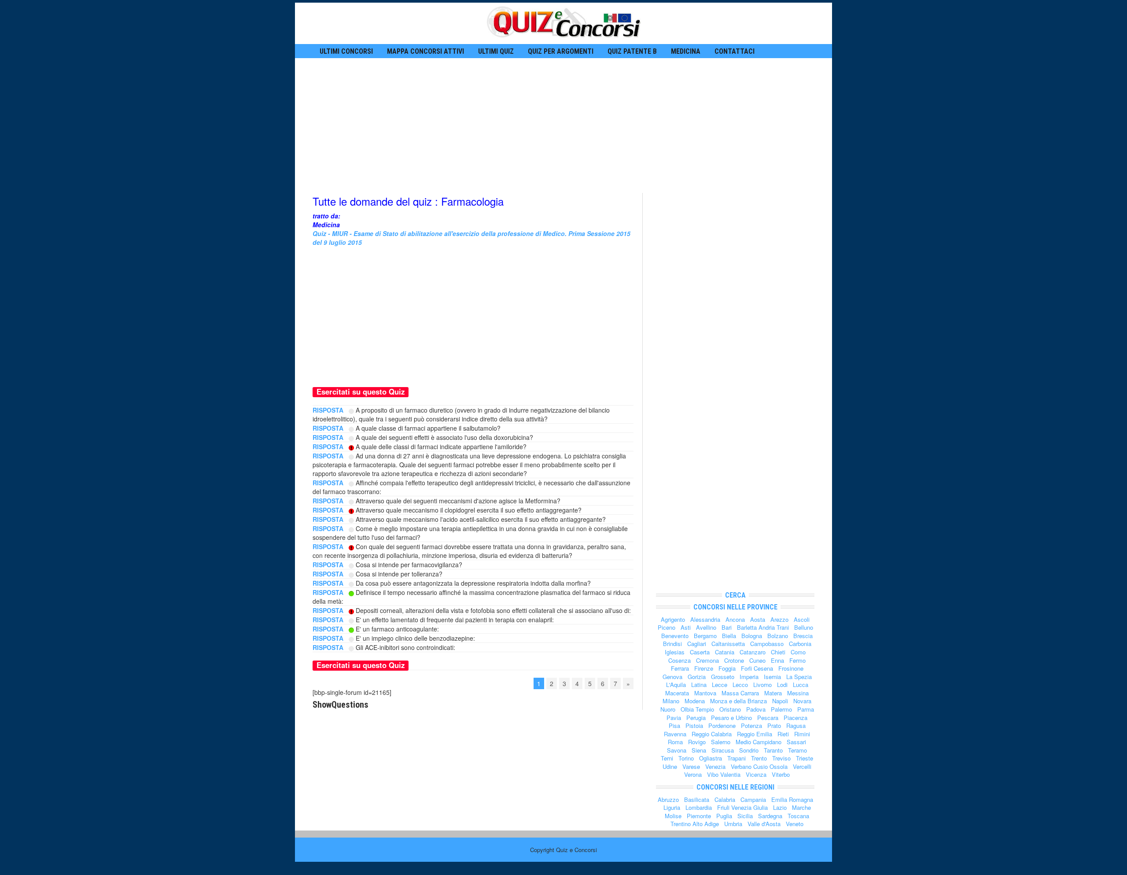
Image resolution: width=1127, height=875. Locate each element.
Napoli (780, 701)
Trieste (804, 758)
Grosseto (722, 676)
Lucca (800, 684)
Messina (798, 693)
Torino (686, 758)
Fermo (797, 660)
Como (798, 652)
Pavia (674, 717)
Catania (724, 652)
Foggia (727, 668)
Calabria (725, 799)
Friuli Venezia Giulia (742, 807)
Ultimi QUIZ (496, 51)
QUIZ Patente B (632, 51)
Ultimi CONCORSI (346, 51)
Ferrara (680, 668)
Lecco (740, 684)
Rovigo (697, 742)
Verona (693, 774)
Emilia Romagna (792, 799)
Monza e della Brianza (738, 701)
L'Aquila (676, 684)
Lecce (719, 684)
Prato (774, 725)
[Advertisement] (563, 124)
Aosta (757, 619)
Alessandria (705, 619)
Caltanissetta (728, 643)
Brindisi (672, 643)
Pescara (767, 717)
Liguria (671, 807)
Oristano (730, 709)
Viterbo (781, 774)
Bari (727, 627)
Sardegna (770, 816)
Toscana (798, 816)
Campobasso (767, 643)
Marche (801, 807)
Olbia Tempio (697, 709)
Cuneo (757, 660)
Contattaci (735, 51)
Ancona (735, 619)
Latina (699, 684)
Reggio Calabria (712, 734)
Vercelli (802, 766)
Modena (695, 701)
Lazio (780, 807)
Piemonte (699, 816)
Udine (670, 766)
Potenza (751, 725)
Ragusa (796, 725)
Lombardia (698, 807)
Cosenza (679, 660)
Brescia (803, 635)
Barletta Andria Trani (763, 627)
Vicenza (756, 774)
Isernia (772, 676)
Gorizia (697, 676)
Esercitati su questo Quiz (360, 391)
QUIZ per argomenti (560, 51)
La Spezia (799, 676)
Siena (699, 750)
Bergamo (705, 635)
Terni (667, 758)
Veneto (794, 824)
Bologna (751, 635)
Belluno (803, 627)
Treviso (781, 758)
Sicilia (745, 816)
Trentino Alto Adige (694, 824)
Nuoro (667, 709)
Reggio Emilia (754, 734)
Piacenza (795, 717)
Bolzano (777, 635)
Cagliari (696, 643)
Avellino (706, 627)
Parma (805, 709)
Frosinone (790, 668)
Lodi (782, 684)
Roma (675, 742)
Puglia (724, 816)
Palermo (781, 709)
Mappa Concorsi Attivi (425, 51)
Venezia (715, 766)
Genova (672, 676)
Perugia (696, 717)
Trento (759, 758)
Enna (777, 660)
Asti (686, 627)
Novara (802, 701)
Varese (691, 766)
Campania (753, 799)
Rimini (802, 734)
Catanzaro (753, 652)
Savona (676, 750)
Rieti (783, 734)
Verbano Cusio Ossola (759, 766)
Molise (673, 816)
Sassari (796, 742)
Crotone (734, 660)
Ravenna (675, 734)
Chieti (778, 652)
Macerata (677, 693)
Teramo (797, 750)
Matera (773, 693)
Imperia (749, 676)
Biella (729, 635)
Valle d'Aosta (764, 824)
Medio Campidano (758, 742)
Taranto (773, 750)
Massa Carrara (740, 693)
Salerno (720, 742)
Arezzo (779, 619)
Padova (756, 709)
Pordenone (722, 725)
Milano (671, 701)
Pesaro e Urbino (731, 717)
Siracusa (722, 750)
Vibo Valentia (723, 774)
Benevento (675, 635)
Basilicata (696, 799)
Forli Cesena (757, 668)
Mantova (705, 693)
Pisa (674, 725)
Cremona (707, 660)
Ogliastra (710, 758)
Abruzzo (668, 799)
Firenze (703, 668)
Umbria (733, 824)
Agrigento (673, 619)
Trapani (736, 758)
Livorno (762, 684)
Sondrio (749, 750)
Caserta (700, 652)
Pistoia (694, 725)
